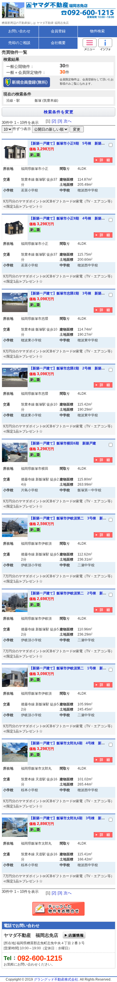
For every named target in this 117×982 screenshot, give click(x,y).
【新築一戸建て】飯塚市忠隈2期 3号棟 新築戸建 (68, 293)
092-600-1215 (39, 958)
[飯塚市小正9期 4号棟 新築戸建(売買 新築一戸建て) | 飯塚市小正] (15, 227)
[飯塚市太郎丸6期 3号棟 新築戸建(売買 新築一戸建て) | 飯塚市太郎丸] (15, 827)
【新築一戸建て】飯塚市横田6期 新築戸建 (62, 443)
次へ (68, 121)
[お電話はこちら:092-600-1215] (87, 15)
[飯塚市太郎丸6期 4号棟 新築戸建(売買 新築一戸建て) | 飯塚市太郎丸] (15, 752)
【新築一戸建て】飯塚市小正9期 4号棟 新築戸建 (68, 218)
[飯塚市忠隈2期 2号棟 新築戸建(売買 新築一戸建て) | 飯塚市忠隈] (15, 377)
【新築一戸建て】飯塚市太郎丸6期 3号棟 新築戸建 (70, 818)
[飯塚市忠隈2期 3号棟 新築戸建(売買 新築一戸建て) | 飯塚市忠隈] (15, 302)
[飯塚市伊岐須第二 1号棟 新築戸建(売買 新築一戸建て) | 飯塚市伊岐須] (15, 677)
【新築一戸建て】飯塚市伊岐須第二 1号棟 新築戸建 (71, 668)
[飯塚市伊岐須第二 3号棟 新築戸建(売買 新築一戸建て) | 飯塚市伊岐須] (15, 527)
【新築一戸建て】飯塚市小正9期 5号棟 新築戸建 (68, 143)
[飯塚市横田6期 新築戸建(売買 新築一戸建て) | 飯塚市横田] (15, 452)
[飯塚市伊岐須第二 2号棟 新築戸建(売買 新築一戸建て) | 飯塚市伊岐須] (15, 602)
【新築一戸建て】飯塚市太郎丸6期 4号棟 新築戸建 (70, 743)
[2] (54, 121)
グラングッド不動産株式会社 (56, 979)
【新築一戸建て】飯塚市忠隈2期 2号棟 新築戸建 (68, 368)
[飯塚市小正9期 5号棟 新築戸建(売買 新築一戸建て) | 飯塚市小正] (15, 152)
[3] (60, 121)
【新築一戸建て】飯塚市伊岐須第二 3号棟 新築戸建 (71, 518)
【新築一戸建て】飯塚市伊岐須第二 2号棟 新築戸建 (71, 593)
